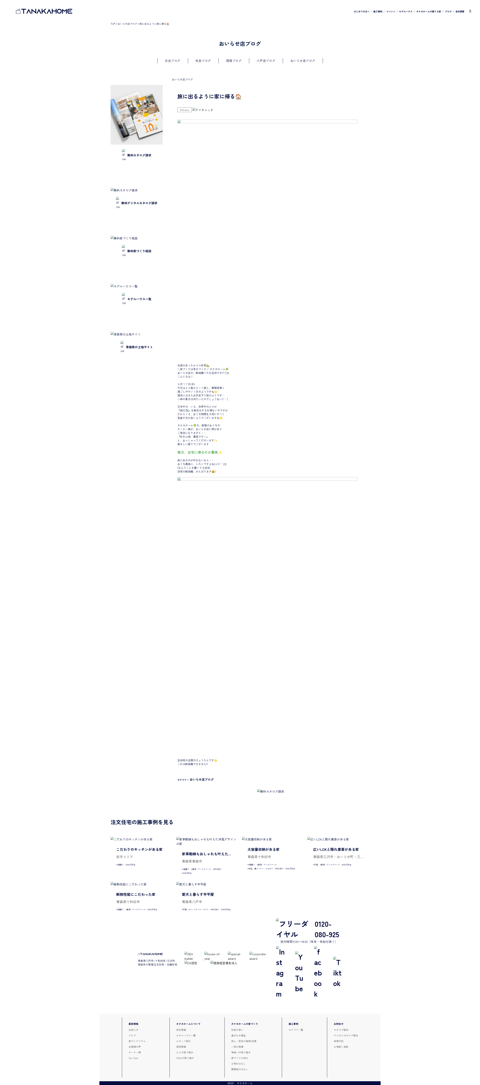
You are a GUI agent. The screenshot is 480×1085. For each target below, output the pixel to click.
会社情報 (181, 1030)
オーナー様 (135, 1052)
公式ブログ (172, 60)
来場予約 (339, 1041)
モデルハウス (405, 11)
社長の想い (237, 1030)
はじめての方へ (362, 11)
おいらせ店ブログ (127, 24)
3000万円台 (187, 873)
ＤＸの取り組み (184, 1052)
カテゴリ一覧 (296, 1030)
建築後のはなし (239, 1069)
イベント (390, 11)
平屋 (316, 864)
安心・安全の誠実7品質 (243, 1041)
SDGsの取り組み (185, 1058)
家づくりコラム (137, 1041)
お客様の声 (135, 1046)
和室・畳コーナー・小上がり (261, 868)
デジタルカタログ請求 (346, 1035)
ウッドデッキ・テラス (199, 909)
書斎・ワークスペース (201, 869)
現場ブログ (234, 60)
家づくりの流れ (239, 1058)
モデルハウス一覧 (186, 1035)
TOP (113, 24)
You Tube (133, 1058)
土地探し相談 (341, 1046)
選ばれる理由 (238, 1035)
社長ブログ (203, 60)
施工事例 (377, 11)
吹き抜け (218, 869)
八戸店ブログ (266, 60)
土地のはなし (238, 1063)
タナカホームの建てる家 (428, 11)
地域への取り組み (241, 1052)
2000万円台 (131, 864)
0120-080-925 (327, 928)
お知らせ (133, 1030)
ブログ (448, 11)
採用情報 (181, 1046)
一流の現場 (237, 1046)
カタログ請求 (341, 1030)
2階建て (120, 864)
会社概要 (459, 11)
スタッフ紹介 (183, 1041)
